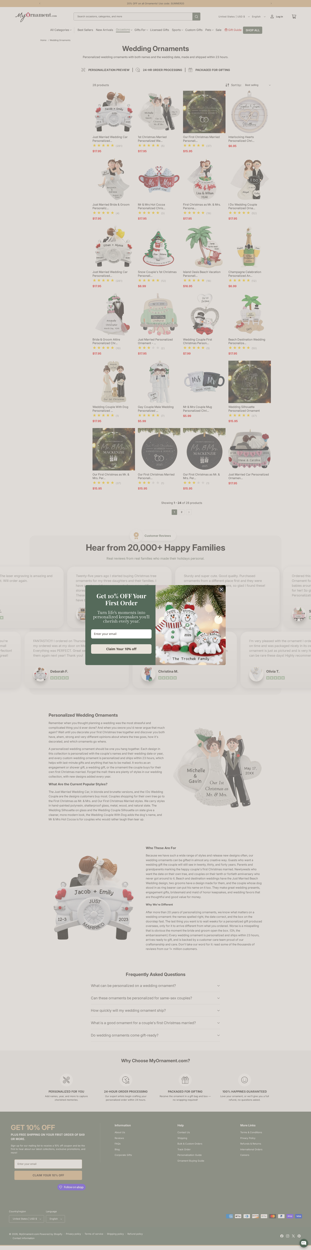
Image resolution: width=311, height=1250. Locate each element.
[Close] (221, 589)
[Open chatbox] (303, 1243)
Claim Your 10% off (121, 649)
